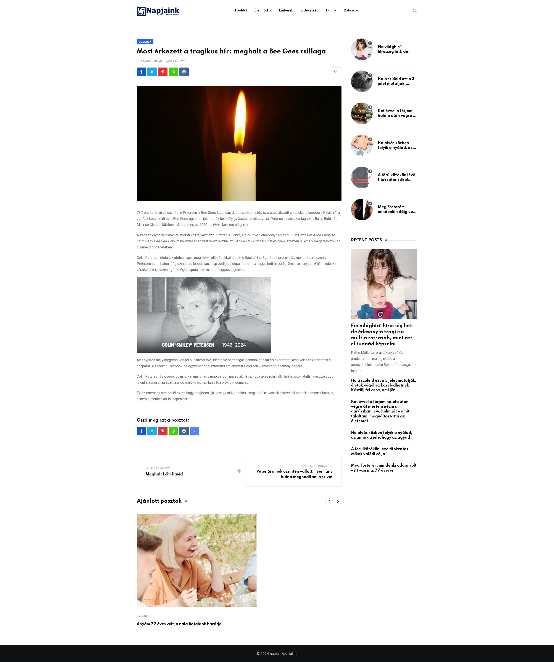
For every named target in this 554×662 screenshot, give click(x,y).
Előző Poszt (160, 468)
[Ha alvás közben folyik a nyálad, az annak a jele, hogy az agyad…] (362, 145)
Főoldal (241, 10)
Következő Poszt (314, 465)
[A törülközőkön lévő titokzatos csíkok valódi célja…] (362, 177)
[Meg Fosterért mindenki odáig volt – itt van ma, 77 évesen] (362, 209)
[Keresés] (415, 10)
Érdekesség (309, 10)
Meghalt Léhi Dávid (164, 474)
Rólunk (349, 10)
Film (329, 10)
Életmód (261, 10)
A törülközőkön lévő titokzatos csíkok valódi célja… (396, 180)
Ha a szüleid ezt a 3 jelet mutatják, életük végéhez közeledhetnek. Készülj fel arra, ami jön (383, 385)
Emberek (286, 10)
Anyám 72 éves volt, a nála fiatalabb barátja (179, 624)
